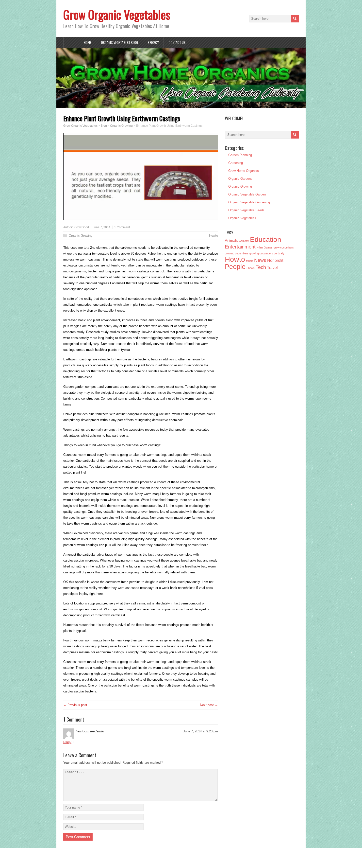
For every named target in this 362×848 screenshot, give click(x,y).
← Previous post (75, 705)
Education (265, 239)
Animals (231, 240)
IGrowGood (81, 227)
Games (268, 247)
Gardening (235, 163)
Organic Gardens (240, 178)
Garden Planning (240, 155)
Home (87, 42)
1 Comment (122, 227)
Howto (213, 235)
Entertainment (240, 246)
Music (249, 260)
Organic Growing (80, 235)
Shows (251, 267)
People (235, 266)
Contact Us (176, 42)
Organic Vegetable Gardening (249, 202)
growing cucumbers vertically (266, 253)
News (260, 260)
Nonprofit (275, 260)
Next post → (209, 705)
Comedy (244, 240)
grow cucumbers (284, 247)
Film (260, 247)
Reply (67, 742)
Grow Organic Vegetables (116, 14)
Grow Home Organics (243, 171)
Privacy (153, 42)
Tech (261, 267)
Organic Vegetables (242, 218)
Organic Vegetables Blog (119, 42)
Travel (272, 267)
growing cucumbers (236, 253)
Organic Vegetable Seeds (246, 210)
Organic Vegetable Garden (247, 194)
